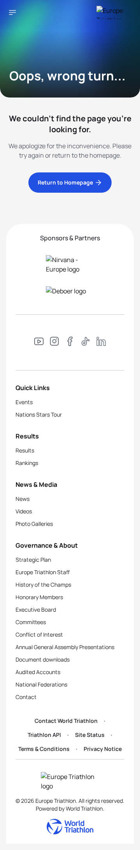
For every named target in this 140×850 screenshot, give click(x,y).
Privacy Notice (103, 748)
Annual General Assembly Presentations (65, 647)
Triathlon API (44, 734)
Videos (24, 511)
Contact (26, 697)
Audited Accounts (38, 672)
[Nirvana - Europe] (70, 264)
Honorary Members (39, 597)
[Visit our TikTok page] (85, 342)
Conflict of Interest (39, 634)
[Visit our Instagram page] (54, 342)
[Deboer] (70, 291)
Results (25, 450)
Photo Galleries (34, 523)
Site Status (90, 734)
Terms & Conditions (44, 748)
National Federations (41, 684)
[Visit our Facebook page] (70, 342)
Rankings (27, 463)
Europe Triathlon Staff (43, 572)
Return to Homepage (65, 182)
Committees (31, 622)
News (23, 498)
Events (24, 402)
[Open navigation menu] (12, 12)
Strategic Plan (33, 559)
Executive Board (36, 609)
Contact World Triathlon (66, 720)
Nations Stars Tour (39, 414)
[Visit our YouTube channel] (39, 342)
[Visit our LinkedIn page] (101, 342)
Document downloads (43, 659)
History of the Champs (43, 584)
